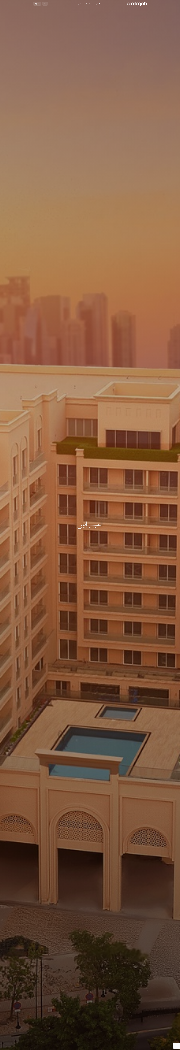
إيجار (45, 3)
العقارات (97, 4)
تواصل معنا (78, 4)
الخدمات (87, 4)
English (37, 3)
